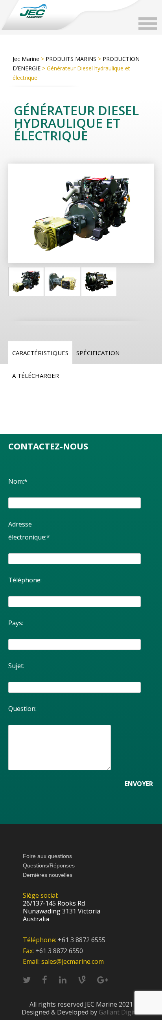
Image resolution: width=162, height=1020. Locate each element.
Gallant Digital (119, 1012)
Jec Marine (26, 59)
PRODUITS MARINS (71, 59)
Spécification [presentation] (98, 353)
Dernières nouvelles (47, 875)
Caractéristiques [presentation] (40, 353)
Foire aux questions (47, 856)
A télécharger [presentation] (35, 375)
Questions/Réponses (49, 865)
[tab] (40, 352)
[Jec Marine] (33, 11)
